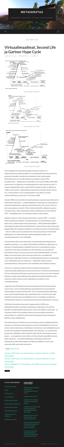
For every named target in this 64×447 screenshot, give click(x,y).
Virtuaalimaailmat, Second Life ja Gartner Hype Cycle (30, 49)
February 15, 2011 (10, 56)
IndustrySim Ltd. (9, 393)
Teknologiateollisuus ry (11, 410)
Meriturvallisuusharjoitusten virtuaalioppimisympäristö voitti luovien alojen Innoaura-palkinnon (32, 424)
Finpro (6, 390)
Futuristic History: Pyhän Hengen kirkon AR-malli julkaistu (31, 401)
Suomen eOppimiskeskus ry (12, 404)
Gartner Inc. (14, 349)
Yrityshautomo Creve (10, 419)
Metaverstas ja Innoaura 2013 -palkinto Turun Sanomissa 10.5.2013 (31, 417)
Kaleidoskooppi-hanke (11, 400)
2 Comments (34, 56)
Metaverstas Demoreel (30, 396)
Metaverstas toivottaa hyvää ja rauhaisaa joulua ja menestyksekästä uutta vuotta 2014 (32, 409)
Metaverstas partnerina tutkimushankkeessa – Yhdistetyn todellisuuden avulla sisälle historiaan (31, 433)
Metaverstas (32, 12)
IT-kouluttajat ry (9, 397)
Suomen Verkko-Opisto (11, 407)
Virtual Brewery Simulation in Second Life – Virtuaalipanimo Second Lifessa (31, 390)
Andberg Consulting (10, 386)
